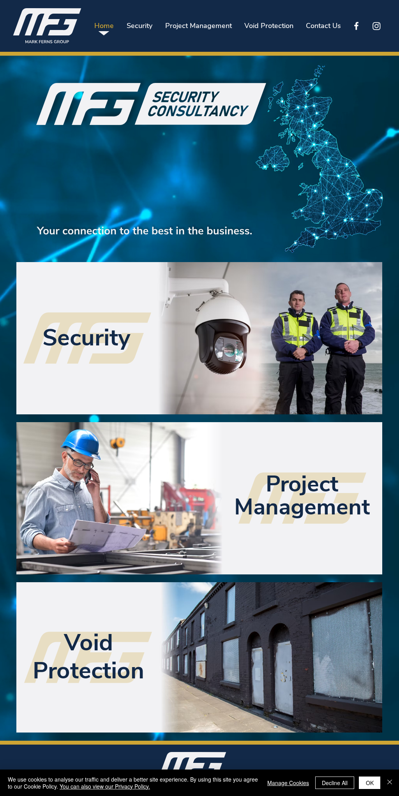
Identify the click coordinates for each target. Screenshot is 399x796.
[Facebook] (356, 26)
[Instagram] (376, 26)
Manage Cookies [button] (288, 783)
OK (370, 783)
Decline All (335, 783)
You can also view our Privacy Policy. (105, 786)
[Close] (389, 783)
